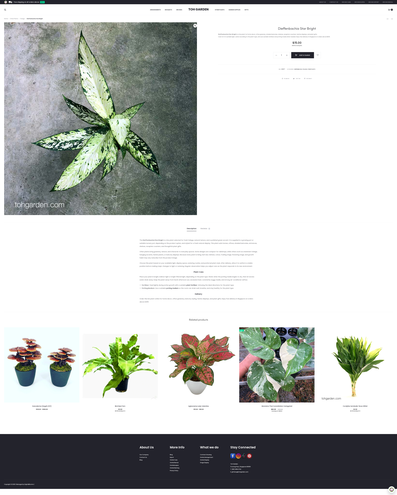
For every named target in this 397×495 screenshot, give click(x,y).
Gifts (246, 10)
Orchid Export (373, 2)
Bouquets (168, 10)
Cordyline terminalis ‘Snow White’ (355, 406)
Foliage (22, 19)
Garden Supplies (234, 10)
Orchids (179, 10)
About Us (322, 2)
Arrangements (155, 10)
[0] (389, 10)
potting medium (172, 288)
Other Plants (219, 10)
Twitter (298, 78)
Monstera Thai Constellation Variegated (277, 406)
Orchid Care (346, 2)
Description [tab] (191, 228)
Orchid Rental (388, 2)
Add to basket (304, 55)
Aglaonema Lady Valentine (198, 406)
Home (6, 19)
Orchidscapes (359, 2)
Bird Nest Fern (120, 406)
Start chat (378, 482)
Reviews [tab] (205, 228)
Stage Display (204, 462)
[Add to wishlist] (318, 55)
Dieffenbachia (298, 69)
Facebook (287, 78)
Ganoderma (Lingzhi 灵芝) (41, 406)
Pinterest (309, 78)
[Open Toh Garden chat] (391, 489)
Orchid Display (204, 460)
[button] (195, 25)
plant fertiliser (191, 285)
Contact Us (333, 2)
